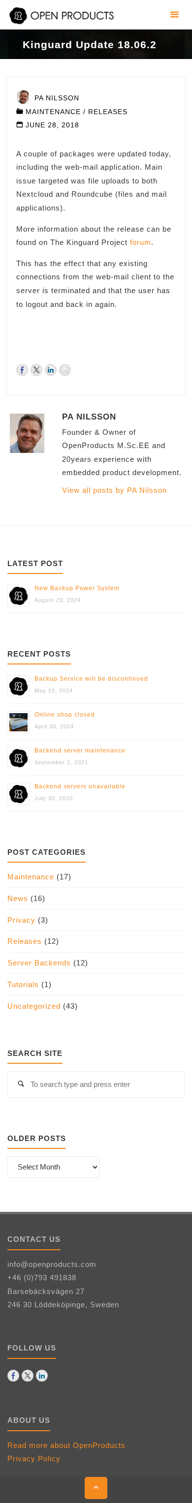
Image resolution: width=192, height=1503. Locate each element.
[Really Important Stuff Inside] (62, 14)
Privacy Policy (34, 1458)
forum (140, 242)
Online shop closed (64, 714)
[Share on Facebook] (22, 370)
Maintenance (53, 112)
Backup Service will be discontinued (91, 678)
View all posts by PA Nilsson (114, 490)
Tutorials (23, 984)
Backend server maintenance (80, 750)
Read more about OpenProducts (66, 1445)
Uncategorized (34, 1006)
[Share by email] (65, 370)
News (17, 898)
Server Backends (39, 963)
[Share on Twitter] (36, 370)
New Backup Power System (77, 588)
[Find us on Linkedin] (42, 1376)
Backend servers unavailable (80, 786)
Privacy (21, 920)
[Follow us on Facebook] (13, 1376)
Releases (108, 112)
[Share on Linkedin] (51, 370)
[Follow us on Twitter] (27, 1376)
